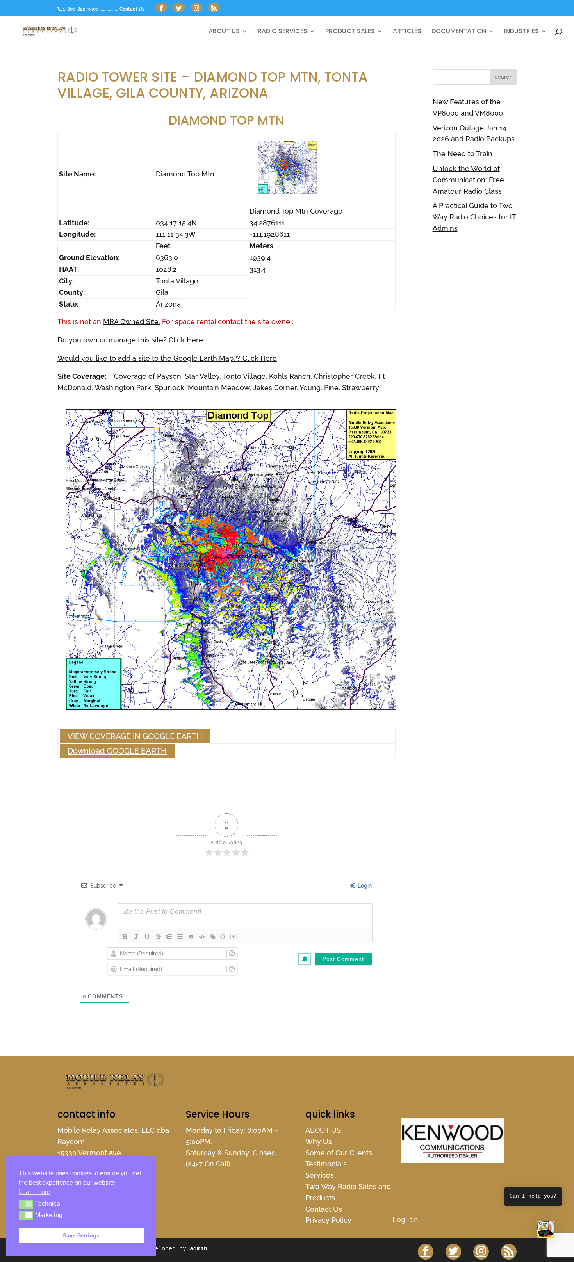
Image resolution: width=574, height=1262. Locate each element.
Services (319, 1175)
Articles (407, 32)
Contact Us (132, 9)
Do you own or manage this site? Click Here (130, 340)
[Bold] (125, 936)
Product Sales (350, 32)
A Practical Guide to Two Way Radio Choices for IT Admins (474, 216)
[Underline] (147, 936)
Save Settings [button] (81, 1235)
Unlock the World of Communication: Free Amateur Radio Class (468, 179)
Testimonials (326, 1164)
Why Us (318, 1141)
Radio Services (282, 32)
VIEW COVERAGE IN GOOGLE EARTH (135, 736)
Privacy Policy (328, 1220)
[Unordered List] (180, 936)
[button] (545, 1231)
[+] (234, 936)
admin (198, 1249)
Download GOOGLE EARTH (117, 751)
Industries (521, 32)
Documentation (458, 32)
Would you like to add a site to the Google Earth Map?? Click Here (167, 358)
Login (364, 885)
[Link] (212, 936)
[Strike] (158, 936)
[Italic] (136, 936)
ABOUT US (224, 32)
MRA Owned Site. (131, 321)
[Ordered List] (169, 936)
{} (223, 936)
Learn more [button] (34, 1192)
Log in (405, 1220)
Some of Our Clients (338, 1153)
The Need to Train (462, 154)
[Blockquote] (190, 936)
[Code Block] (201, 936)
